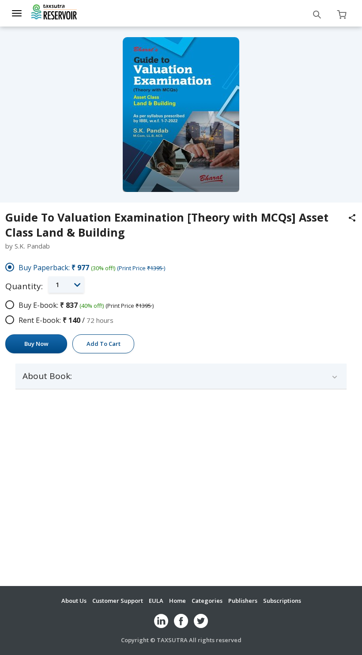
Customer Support (117, 601)
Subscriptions (282, 601)
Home (177, 601)
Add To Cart (104, 344)
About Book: (47, 376)
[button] (66, 284)
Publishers (242, 601)
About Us (74, 601)
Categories (207, 601)
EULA (156, 601)
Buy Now (36, 344)
